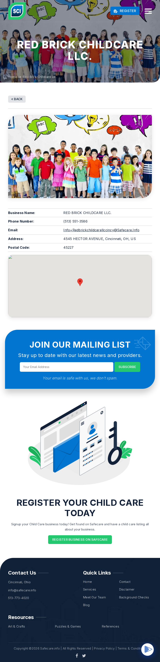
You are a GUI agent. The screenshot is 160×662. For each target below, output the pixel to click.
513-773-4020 (18, 598)
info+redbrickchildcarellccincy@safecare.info (101, 230)
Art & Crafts (16, 626)
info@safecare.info (22, 590)
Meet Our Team (94, 597)
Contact (125, 582)
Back (17, 99)
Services (89, 589)
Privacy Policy (104, 648)
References (110, 626)
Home (13, 77)
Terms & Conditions (132, 648)
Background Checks (134, 597)
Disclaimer (127, 589)
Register (127, 11)
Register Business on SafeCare (80, 539)
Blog (86, 605)
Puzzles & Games (68, 626)
